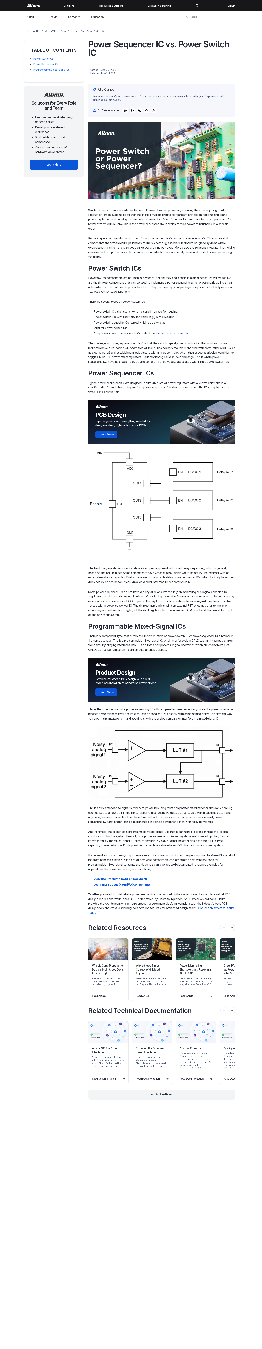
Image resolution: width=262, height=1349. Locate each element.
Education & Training (159, 5)
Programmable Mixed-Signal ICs (51, 69)
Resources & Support (111, 5)
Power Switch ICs (43, 58)
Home (30, 16)
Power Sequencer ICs (45, 64)
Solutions (69, 5)
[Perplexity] (132, 110)
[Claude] (139, 110)
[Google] (146, 110)
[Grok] (153, 110)
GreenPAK (50, 31)
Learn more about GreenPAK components (122, 884)
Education (97, 16)
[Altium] (34, 5)
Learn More (106, 434)
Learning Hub (33, 31)
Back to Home (163, 1094)
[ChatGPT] (125, 110)
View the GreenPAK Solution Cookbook (120, 879)
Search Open (197, 5)
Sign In (231, 5)
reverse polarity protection (172, 333)
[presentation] (231, 927)
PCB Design (50, 16)
